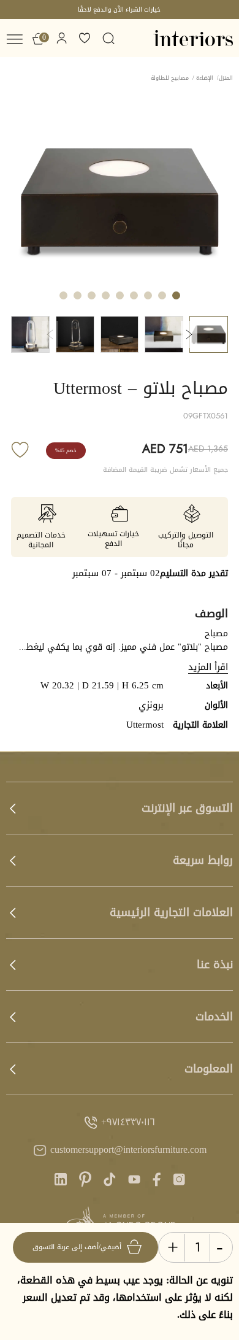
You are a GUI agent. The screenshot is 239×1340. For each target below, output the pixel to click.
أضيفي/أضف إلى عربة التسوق (76, 1247)
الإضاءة (204, 77)
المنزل (226, 77)
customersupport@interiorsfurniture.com (128, 1150)
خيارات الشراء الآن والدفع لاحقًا (119, 9)
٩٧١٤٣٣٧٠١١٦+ (128, 1122)
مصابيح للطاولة (170, 77)
